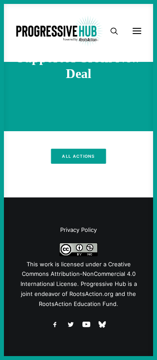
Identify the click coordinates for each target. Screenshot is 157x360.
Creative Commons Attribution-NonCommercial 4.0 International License (78, 274)
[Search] (110, 31)
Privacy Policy (78, 229)
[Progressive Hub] (59, 31)
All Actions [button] (78, 156)
